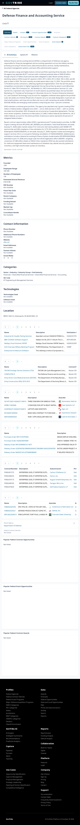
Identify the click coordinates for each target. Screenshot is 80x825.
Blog (42, 782)
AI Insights (10, 733)
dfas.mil (6, 242)
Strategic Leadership (13, 782)
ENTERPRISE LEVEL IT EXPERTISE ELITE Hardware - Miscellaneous (33, 476)
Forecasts (44, 697)
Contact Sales (46, 797)
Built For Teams (46, 748)
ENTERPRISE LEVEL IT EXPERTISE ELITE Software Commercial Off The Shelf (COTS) (33, 472)
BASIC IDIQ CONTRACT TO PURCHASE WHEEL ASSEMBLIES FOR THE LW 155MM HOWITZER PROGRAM (42, 413)
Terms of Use (46, 805)
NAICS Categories (12, 705)
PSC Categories (11, 708)
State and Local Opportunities (52, 702)
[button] (8, 23)
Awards (43, 694)
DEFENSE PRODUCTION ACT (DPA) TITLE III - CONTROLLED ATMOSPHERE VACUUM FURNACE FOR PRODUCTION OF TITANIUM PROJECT (32, 511)
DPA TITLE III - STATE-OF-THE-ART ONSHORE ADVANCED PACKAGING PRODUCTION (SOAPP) (32, 507)
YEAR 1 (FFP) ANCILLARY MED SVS (40, 417)
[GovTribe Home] (14, 3)
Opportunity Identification (15, 774)
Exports (43, 716)
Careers (44, 785)
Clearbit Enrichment (13, 724)
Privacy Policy (46, 802)
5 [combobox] (5, 327)
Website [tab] (34, 55)
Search (43, 713)
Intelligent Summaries (14, 736)
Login (51, 3)
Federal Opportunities (49, 699)
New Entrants (46, 733)
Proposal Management (14, 779)
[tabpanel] (40, 105)
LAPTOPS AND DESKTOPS (37, 409)
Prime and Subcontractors (50, 708)
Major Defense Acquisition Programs (19, 702)
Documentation (46, 794)
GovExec (65, 819)
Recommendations (13, 738)
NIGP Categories (12, 716)
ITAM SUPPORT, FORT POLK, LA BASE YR (32, 514)
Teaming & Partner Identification (18, 785)
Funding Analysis (47, 736)
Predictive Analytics (13, 741)
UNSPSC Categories (13, 719)
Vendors (9, 721)
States (8, 710)
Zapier (43, 750)
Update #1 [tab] (24, 55)
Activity (43, 710)
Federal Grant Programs (15, 699)
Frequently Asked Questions (51, 800)
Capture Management (14, 777)
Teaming (9, 759)
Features (44, 762)
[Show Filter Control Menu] (74, 523)
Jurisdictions (10, 713)
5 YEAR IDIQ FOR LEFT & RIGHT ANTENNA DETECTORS (42, 405)
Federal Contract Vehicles (15, 697)
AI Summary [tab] (11, 55)
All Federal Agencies (11, 8)
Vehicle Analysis (46, 738)
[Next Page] (39, 327)
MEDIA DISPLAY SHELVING (66, 437)
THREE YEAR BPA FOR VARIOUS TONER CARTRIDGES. (42, 401)
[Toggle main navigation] (3, 2)
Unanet (43, 753)
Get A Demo (45, 774)
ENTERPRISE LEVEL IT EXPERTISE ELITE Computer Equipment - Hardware (33, 483)
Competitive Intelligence (15, 788)
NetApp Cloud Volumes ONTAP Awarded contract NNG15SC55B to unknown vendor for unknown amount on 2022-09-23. (50, 343)
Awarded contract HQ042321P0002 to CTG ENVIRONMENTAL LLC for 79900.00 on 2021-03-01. (50, 336)
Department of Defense (12, 526)
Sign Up (44, 777)
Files (42, 705)
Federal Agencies (12, 694)
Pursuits (9, 753)
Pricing (43, 779)
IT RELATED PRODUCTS (65, 452)
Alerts (8, 756)
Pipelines (9, 750)
